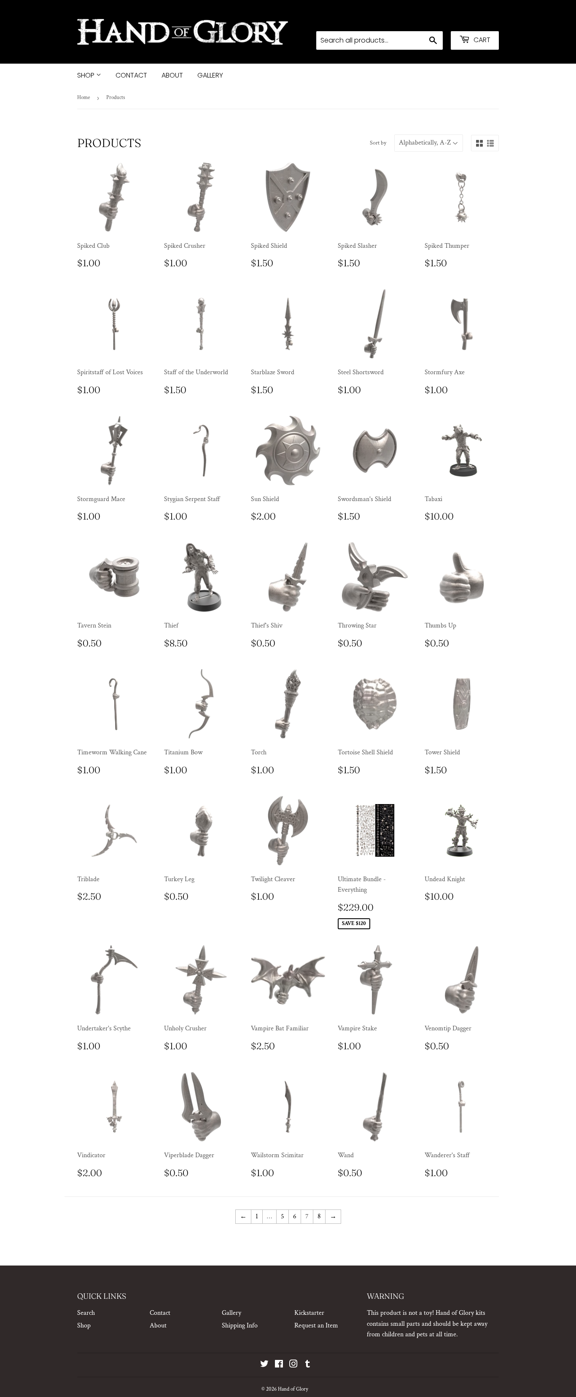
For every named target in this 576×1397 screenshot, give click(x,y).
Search (86, 1313)
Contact (131, 75)
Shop (86, 75)
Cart (481, 40)
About (172, 75)
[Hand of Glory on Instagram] (293, 1365)
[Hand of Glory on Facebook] (279, 1365)
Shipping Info (240, 1325)
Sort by (378, 143)
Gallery (210, 75)
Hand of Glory (293, 1389)
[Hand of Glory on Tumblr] (308, 1365)
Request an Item (316, 1325)
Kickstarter (309, 1313)
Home (83, 97)
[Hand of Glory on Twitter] (264, 1365)
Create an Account (475, 20)
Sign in (432, 20)
